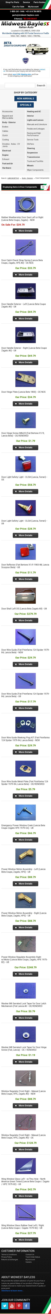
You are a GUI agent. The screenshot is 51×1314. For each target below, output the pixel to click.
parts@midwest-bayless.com (25, 15)
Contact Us (30, 1254)
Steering (31, 148)
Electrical (6, 151)
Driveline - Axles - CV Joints (11, 145)
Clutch (5, 135)
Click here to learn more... (12, 1291)
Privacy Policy (6, 1257)
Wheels (30, 166)
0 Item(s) (25, 19)
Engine (5, 155)
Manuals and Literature (37, 124)
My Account (33, 7)
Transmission (33, 157)
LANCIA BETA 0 (13, 178)
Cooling (5, 140)
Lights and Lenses (35, 120)
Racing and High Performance (34, 134)
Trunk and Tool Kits (35, 161)
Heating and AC (34, 111)
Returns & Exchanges (9, 1260)
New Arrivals (25, 98)
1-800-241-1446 (17, 11)
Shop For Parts (12, 2)
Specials (25, 104)
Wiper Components (35, 170)
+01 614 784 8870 (33, 11)
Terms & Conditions (9, 1254)
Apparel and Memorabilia (7, 117)
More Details (25, 230)
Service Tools (32, 140)
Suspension (32, 153)
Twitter (4, 1305)
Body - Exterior (9, 122)
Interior (30, 116)
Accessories (7, 111)
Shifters (30, 144)
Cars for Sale (18, 7)
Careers (29, 1262)
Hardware (6, 168)
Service (26, 2)
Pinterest (19, 1305)
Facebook (26, 1305)
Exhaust (5, 159)
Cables (5, 131)
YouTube (12, 1305)
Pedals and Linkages (36, 129)
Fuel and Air (7, 163)
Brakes (5, 127)
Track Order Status (33, 1257)
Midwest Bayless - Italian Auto (25, 24)
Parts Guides (39, 2)
